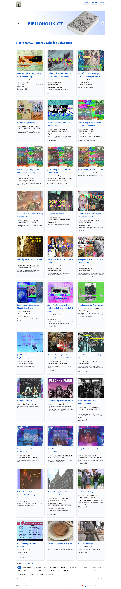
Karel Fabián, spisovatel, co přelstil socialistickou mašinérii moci (60, 308)
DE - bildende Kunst (55, 571)
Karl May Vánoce (24, 400)
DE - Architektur (43, 571)
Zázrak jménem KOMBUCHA (59, 543)
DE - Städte (40, 574)
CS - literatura (62, 567)
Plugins (98, 586)
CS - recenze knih (74, 567)
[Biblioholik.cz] (18, 4)
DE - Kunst (77, 571)
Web (93, 586)
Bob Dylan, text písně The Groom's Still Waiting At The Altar (29, 495)
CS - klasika (52, 567)
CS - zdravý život (23, 571)
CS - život (33, 571)
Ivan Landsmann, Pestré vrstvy (90, 305)
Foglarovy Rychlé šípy (26, 122)
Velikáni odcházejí (85, 492)
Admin (102, 3)
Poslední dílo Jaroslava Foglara (90, 169)
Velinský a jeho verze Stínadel (29, 259)
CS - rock (84, 567)
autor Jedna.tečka (28, 567)
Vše (19, 567)
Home (86, 3)
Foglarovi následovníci (56, 214)
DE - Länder (21, 574)
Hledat (102, 579)
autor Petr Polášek (41, 567)
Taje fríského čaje (85, 543)
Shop (103, 586)
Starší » (30, 563)
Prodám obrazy (50, 574)
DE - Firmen (67, 571)
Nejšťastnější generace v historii (60, 400)
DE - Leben (86, 571)
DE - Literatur (95, 571)
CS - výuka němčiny (95, 567)
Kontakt (94, 3)
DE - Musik (31, 574)
